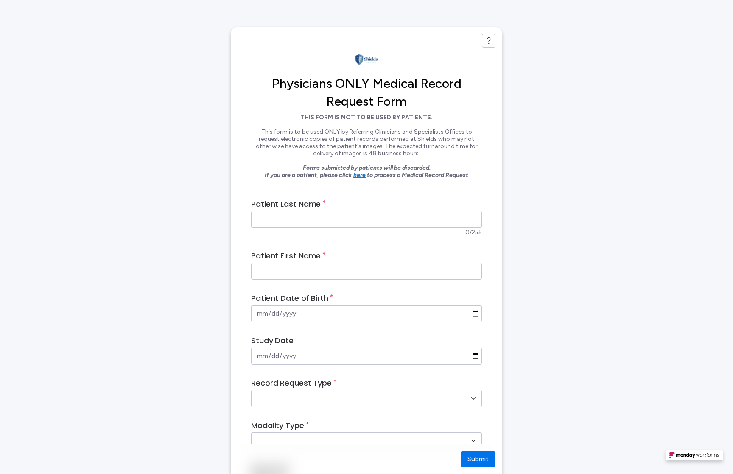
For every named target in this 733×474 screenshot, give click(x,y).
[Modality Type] (473, 441)
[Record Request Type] (473, 398)
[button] (694, 458)
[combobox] (357, 398)
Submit (478, 459)
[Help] (488, 41)
